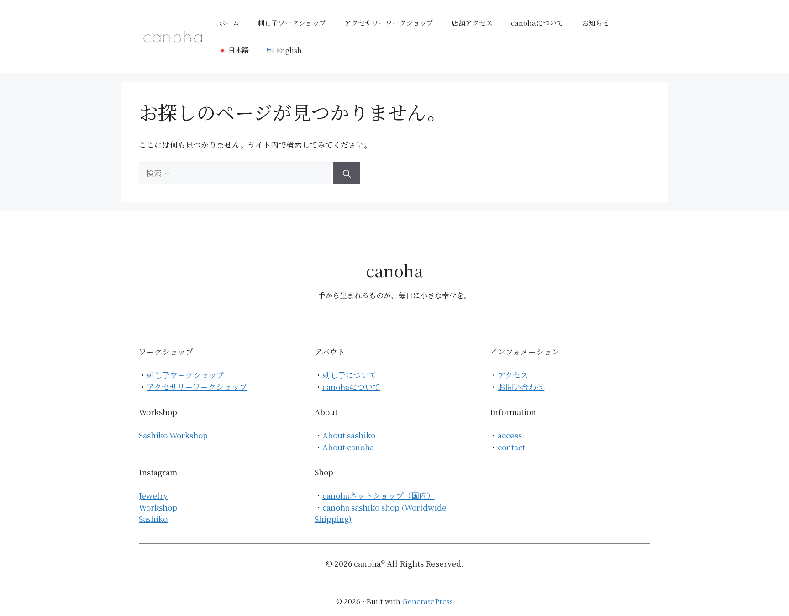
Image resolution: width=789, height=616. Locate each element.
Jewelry (153, 495)
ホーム (229, 22)
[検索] (346, 173)
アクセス (513, 374)
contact (511, 447)
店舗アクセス (472, 22)
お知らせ (595, 22)
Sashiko (153, 518)
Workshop (158, 507)
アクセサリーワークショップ (388, 22)
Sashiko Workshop (173, 435)
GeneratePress (427, 601)
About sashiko (348, 435)
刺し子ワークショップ (292, 22)
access (510, 435)
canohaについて (537, 22)
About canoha (348, 447)
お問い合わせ (521, 386)
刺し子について (349, 374)
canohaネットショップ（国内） (378, 495)
